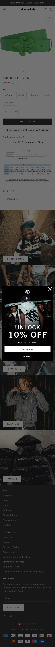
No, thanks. (27, 356)
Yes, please (27, 349)
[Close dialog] (50, 289)
